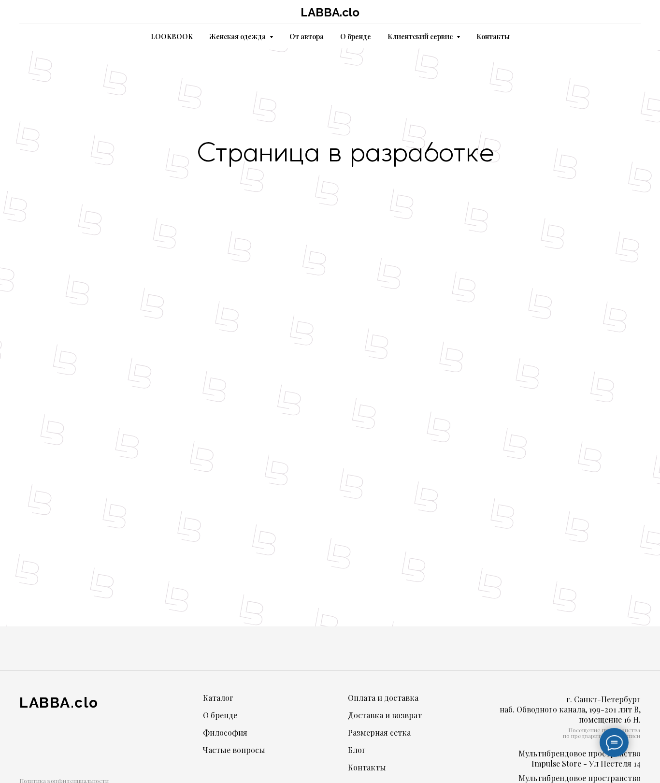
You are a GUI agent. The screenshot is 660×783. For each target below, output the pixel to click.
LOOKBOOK (172, 36)
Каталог (218, 698)
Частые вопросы (234, 750)
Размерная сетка (379, 732)
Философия (225, 732)
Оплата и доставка (383, 698)
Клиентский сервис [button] (420, 36)
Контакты (493, 36)
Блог (357, 750)
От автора (306, 36)
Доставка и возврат (385, 715)
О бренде (355, 36)
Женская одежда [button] (238, 36)
